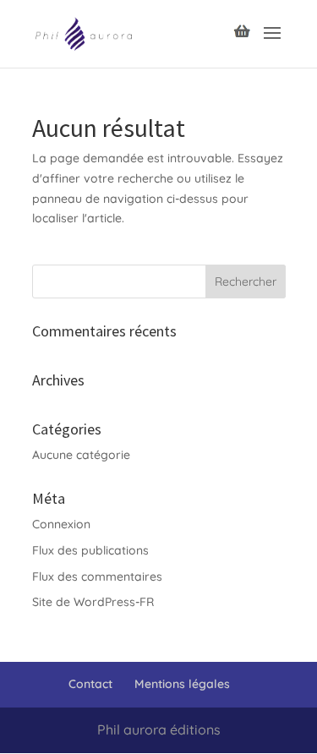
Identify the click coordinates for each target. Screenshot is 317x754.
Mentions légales (182, 683)
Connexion (61, 524)
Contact (90, 683)
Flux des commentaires (97, 576)
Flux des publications (90, 550)
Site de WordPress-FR (93, 601)
